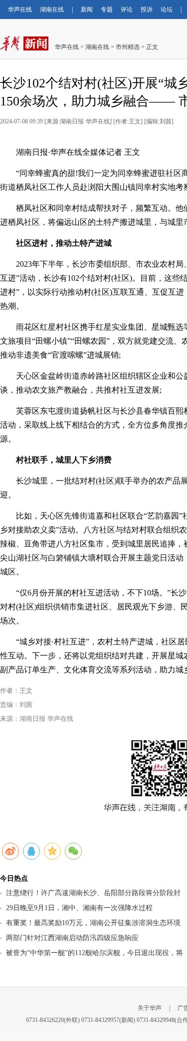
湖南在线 (52, 9)
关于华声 (150, 1008)
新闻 (87, 9)
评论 (127, 9)
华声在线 (20, 9)
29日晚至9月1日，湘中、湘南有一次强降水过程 (79, 908)
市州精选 (128, 46)
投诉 (147, 9)
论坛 (167, 9)
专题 (107, 9)
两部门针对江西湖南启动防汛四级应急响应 (72, 938)
